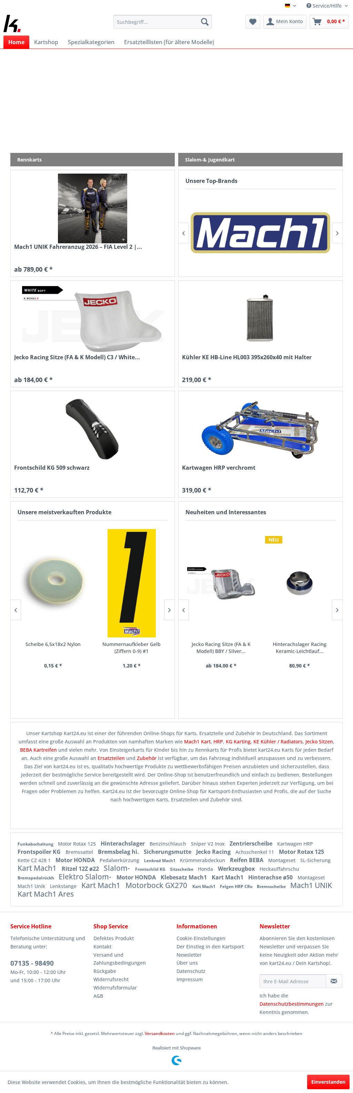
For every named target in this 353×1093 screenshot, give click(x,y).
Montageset (282, 860)
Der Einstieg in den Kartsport (210, 946)
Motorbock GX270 (157, 885)
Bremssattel (79, 852)
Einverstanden (328, 1082)
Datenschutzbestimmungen (292, 1004)
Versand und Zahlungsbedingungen (119, 959)
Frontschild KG (151, 869)
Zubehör (147, 758)
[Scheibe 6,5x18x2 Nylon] (53, 583)
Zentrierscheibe (252, 843)
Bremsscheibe (272, 886)
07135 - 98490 (32, 963)
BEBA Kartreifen (38, 749)
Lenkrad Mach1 (160, 860)
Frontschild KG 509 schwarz (52, 467)
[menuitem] (162, 22)
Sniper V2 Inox (208, 843)
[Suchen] (205, 22)
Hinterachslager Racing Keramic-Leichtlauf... (299, 647)
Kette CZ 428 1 (35, 860)
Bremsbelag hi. (119, 852)
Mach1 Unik (32, 886)
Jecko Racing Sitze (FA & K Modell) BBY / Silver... (221, 647)
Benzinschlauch (169, 843)
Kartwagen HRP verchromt (218, 467)
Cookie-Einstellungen (200, 938)
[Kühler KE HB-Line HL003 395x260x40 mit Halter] (260, 319)
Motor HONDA (76, 860)
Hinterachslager (123, 843)
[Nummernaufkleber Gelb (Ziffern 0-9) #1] (132, 583)
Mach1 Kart (197, 741)
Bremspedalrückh (36, 878)
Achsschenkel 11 (255, 852)
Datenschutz (190, 971)
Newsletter (189, 955)
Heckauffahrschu (279, 869)
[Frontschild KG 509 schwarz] (92, 429)
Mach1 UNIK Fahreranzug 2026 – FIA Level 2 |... (78, 247)
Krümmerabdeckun (203, 860)
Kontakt (102, 946)
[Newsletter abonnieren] (334, 981)
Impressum (189, 979)
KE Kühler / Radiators (278, 741)
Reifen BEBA (247, 860)
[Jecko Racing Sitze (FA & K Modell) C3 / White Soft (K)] (92, 319)
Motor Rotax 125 (77, 843)
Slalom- (118, 868)
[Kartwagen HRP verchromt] (260, 429)
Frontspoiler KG (40, 852)
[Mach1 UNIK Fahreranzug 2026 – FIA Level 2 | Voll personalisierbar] (92, 208)
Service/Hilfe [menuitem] (327, 5)
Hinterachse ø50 (271, 877)
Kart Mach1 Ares (46, 894)
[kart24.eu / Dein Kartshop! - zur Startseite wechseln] (12, 23)
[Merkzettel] (252, 22)
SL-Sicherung (315, 860)
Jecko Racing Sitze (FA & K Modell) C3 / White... (77, 357)
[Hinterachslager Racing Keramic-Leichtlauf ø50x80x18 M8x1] (299, 583)
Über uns (187, 962)
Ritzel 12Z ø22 (81, 868)
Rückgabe (104, 971)
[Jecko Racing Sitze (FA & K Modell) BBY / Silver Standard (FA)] (221, 583)
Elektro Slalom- (86, 876)
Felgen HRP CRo (236, 886)
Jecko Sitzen (319, 741)
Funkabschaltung (36, 844)
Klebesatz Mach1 (184, 877)
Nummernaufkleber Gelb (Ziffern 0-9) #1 (131, 647)
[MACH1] (260, 233)
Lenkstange (64, 886)
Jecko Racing (214, 852)
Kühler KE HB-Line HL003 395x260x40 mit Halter (247, 357)
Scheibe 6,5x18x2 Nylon (53, 644)
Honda (206, 869)
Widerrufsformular (115, 987)
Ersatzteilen (112, 758)
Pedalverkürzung (120, 860)
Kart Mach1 (38, 868)
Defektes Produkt (113, 938)
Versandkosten (160, 1033)
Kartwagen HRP (295, 843)
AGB (98, 996)
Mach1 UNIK (311, 885)
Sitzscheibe (182, 869)
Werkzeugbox (237, 868)
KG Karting (238, 741)
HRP (218, 741)
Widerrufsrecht (111, 979)
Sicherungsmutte (168, 852)
